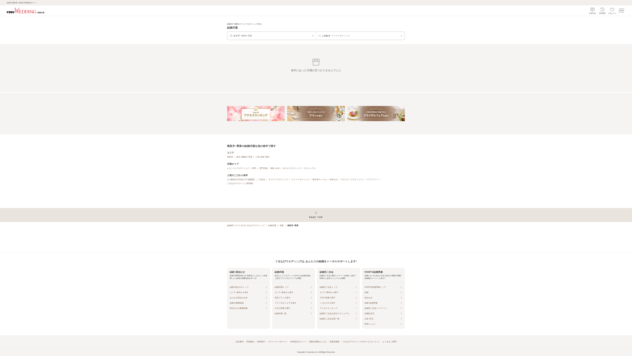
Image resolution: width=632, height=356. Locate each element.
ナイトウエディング (300, 179)
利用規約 (250, 342)
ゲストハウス (310, 168)
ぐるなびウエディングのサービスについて (361, 342)
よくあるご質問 (389, 342)
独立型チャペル (319, 179)
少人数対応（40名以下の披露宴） (241, 179)
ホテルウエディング (292, 168)
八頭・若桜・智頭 (262, 157)
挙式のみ (334, 179)
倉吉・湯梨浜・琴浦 (244, 157)
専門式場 (263, 168)
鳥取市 (230, 157)
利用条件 (261, 342)
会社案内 (240, 342)
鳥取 (282, 225)
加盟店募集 (334, 342)
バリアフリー (372, 179)
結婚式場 (272, 225)
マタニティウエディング (352, 179)
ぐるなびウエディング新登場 (240, 183)
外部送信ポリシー (298, 342)
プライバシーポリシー (278, 342)
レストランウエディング (238, 168)
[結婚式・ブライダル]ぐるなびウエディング (246, 225)
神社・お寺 (275, 168)
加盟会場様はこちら (318, 342)
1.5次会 (261, 179)
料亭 (254, 168)
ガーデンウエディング (278, 179)
